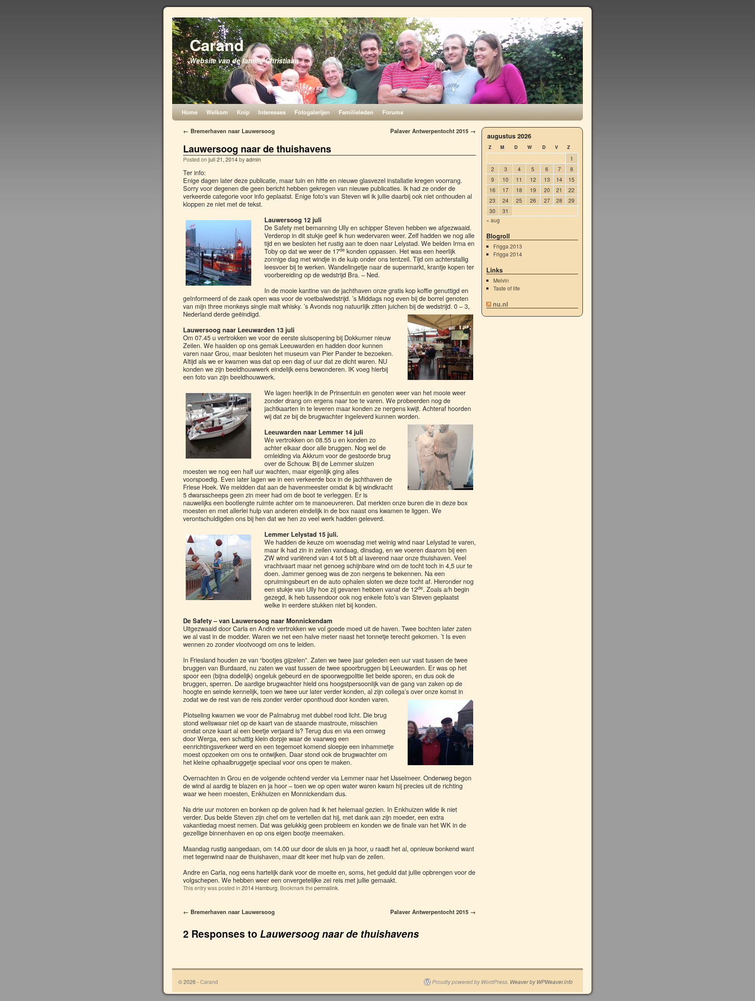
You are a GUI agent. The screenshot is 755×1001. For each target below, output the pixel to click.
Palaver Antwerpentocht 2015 (433, 131)
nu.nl (500, 304)
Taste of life (506, 288)
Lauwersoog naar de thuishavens (257, 148)
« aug (493, 220)
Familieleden (356, 112)
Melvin (501, 280)
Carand (217, 44)
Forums (392, 112)
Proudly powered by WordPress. (470, 981)
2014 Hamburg (259, 887)
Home (189, 112)
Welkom (217, 112)
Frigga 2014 (507, 254)
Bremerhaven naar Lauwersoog (229, 131)
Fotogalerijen (312, 112)
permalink (326, 887)
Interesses (272, 112)
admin (253, 159)
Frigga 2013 (507, 246)
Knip (243, 112)
